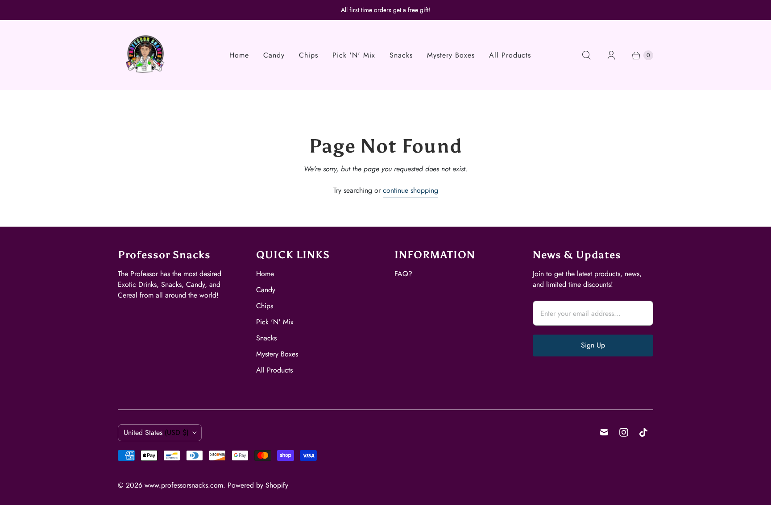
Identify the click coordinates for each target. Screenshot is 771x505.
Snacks (401, 55)
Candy (274, 55)
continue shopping (410, 190)
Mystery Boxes (451, 55)
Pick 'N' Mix (353, 55)
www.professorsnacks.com (184, 485)
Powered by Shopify (258, 485)
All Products (510, 55)
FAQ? (403, 274)
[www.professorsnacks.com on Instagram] (624, 432)
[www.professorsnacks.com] (146, 55)
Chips (308, 55)
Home (239, 55)
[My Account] (611, 55)
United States (156, 432)
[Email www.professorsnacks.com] (604, 432)
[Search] (586, 55)
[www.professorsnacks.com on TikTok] (643, 432)
